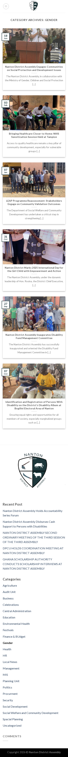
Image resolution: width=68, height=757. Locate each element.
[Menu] (6, 6)
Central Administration (17, 611)
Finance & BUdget (14, 636)
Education (9, 617)
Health (7, 649)
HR (5, 655)
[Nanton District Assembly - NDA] (34, 6)
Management (11, 668)
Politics (7, 687)
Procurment (10, 693)
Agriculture (10, 585)
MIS (5, 674)
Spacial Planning (13, 719)
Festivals (8, 630)
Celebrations (11, 604)
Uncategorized (12, 725)
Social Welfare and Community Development (30, 712)
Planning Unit (11, 681)
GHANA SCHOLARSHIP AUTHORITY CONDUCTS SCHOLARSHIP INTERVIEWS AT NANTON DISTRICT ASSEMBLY (32, 563)
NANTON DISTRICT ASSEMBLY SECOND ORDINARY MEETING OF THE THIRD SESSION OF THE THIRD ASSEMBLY (34, 537)
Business (8, 598)
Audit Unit (9, 591)
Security (8, 700)
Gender (8, 642)
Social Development (15, 706)
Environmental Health (16, 623)
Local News (10, 661)
